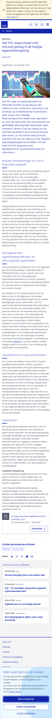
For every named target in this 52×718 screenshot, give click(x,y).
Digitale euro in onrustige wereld (23, 604)
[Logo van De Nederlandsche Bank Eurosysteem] (4, 24)
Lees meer (11, 17)
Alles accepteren (26, 699)
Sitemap (6, 647)
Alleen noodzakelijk (26, 707)
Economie (18, 549)
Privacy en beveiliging (13, 657)
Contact (6, 667)
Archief (6, 652)
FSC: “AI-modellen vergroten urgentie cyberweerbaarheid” (25, 589)
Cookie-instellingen (26, 713)
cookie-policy (14, 691)
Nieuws (6, 549)
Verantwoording (10, 662)
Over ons (7, 642)
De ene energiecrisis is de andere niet (25, 575)
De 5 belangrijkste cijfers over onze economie (24, 618)
